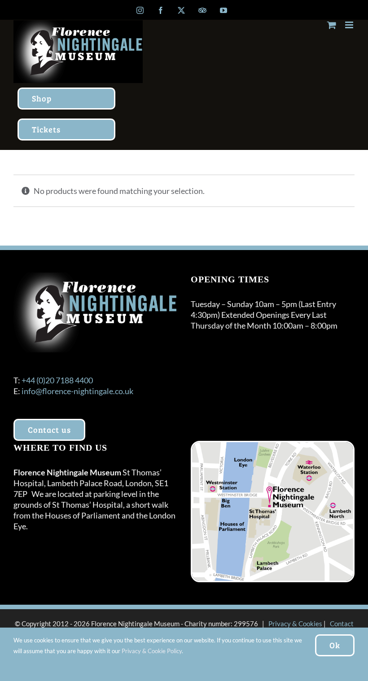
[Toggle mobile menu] (350, 25)
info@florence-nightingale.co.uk (77, 391)
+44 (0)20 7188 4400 (57, 380)
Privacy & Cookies (295, 623)
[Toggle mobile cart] (331, 25)
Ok (334, 645)
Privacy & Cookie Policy (152, 651)
